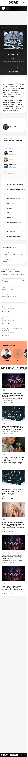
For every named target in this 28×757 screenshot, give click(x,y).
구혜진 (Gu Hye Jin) (7, 254)
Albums (3, 27)
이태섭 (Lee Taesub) (19, 257)
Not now (22, 754)
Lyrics (14, 203)
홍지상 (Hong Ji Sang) (18, 254)
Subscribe (13, 754)
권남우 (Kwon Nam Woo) (9, 261)
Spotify (7, 67)
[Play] (3, 8)
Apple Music (17, 67)
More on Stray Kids (13, 71)
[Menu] (23, 2)
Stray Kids (9, 27)
